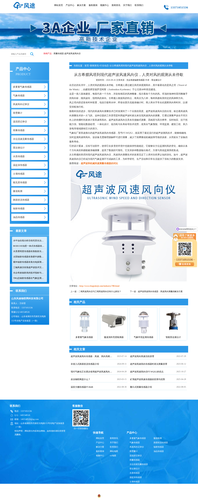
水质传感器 (135, 473)
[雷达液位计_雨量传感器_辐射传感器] (24, 3)
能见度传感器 (136, 486)
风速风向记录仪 (137, 447)
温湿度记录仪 (136, 456)
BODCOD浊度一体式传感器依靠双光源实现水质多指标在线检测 (29, 246)
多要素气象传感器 (138, 438)
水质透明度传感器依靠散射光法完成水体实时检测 (29, 251)
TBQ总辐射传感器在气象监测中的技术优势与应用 (29, 278)
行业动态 (104, 65)
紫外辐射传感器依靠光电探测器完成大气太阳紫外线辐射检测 (29, 262)
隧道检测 (158, 438)
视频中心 (104, 5)
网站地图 (114, 451)
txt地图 (113, 456)
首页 (87, 65)
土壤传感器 (135, 482)
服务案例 (93, 5)
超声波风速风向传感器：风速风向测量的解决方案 (160, 291)
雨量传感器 (59, 53)
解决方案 (81, 5)
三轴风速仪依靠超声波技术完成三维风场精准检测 (29, 267)
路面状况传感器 (161, 442)
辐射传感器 (159, 447)
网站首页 (58, 5)
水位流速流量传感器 (139, 464)
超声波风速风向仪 (72, 53)
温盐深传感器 (136, 477)
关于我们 (127, 5)
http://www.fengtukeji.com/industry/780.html (99, 286)
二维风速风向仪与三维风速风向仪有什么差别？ (100, 291)
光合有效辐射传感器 (135, 80)
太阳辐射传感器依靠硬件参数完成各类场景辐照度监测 (29, 257)
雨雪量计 (134, 451)
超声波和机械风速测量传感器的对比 (99, 163)
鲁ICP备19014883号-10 (145, 496)
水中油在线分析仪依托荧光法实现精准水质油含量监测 (29, 240)
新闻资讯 (116, 5)
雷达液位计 (156, 80)
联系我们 (139, 5)
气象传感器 (135, 442)
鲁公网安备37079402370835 (113, 496)
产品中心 (70, 5)
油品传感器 (159, 451)
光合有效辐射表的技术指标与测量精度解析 (29, 273)
